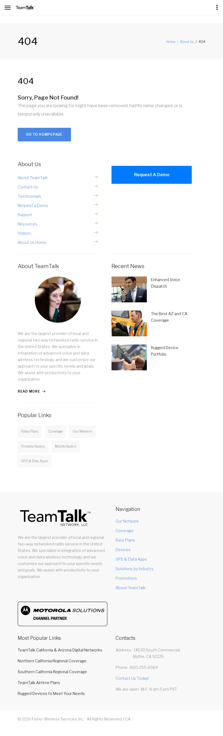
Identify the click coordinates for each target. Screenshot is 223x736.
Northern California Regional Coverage (52, 661)
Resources (27, 224)
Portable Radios (33, 446)
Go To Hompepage (44, 134)
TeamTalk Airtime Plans (39, 682)
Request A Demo (151, 174)
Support (25, 214)
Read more (29, 391)
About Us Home (32, 242)
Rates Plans (29, 431)
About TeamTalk (33, 177)
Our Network (82, 431)
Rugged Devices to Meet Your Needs (51, 693)
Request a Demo (33, 205)
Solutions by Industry (134, 568)
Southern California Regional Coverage (52, 671)
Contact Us (28, 187)
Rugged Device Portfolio (164, 350)
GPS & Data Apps (34, 461)
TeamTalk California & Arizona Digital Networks (60, 650)
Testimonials (29, 196)
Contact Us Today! (132, 678)
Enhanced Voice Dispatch (165, 282)
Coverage (55, 431)
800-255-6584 (144, 667)
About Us (187, 42)
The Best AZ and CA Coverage (169, 316)
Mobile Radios (65, 446)
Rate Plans (125, 540)
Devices (123, 549)
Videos (24, 233)
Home (170, 42)
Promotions (126, 578)
